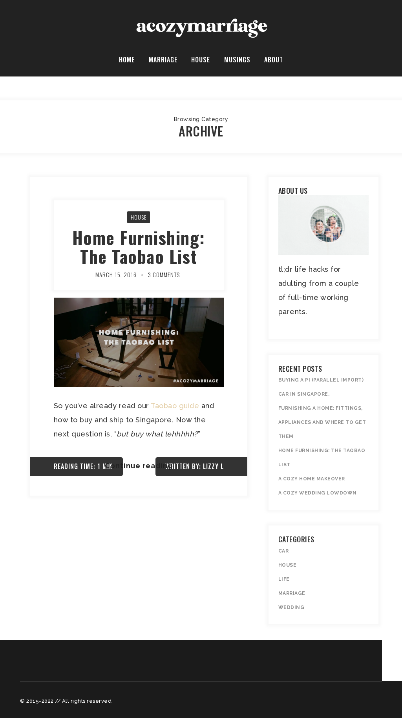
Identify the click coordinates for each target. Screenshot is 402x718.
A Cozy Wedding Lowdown (317, 493)
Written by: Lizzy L (194, 466)
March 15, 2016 (116, 274)
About (273, 59)
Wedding (291, 607)
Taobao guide (175, 406)
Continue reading (139, 466)
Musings (237, 59)
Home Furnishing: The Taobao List (138, 247)
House (200, 59)
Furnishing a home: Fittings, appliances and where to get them (322, 422)
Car (283, 551)
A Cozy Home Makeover (311, 479)
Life (284, 579)
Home (127, 59)
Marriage (163, 59)
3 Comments (164, 274)
